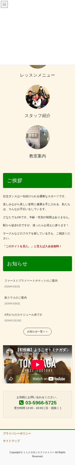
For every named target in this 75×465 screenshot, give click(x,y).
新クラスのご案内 (15, 297)
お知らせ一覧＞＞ (37, 331)
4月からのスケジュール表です (23, 314)
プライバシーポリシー (17, 433)
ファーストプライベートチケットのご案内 (31, 280)
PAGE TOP (69, 447)
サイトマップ (11, 440)
